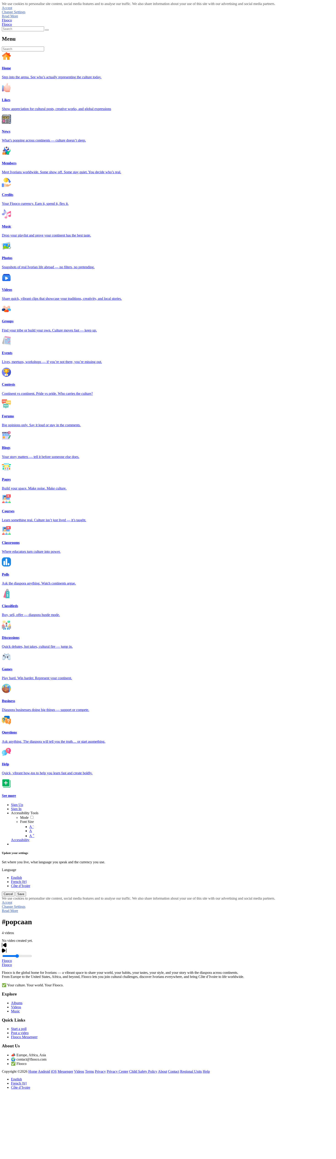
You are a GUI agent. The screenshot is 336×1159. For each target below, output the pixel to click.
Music (15, 1011)
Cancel (8, 894)
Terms (89, 1071)
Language (9, 870)
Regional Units (191, 1071)
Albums (16, 1003)
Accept (7, 8)
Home (32, 1071)
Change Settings (13, 12)
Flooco (7, 20)
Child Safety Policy (143, 1071)
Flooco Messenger (24, 1037)
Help (206, 1071)
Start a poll (19, 1029)
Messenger (65, 1071)
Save (20, 894)
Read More (10, 16)
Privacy (100, 1071)
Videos (16, 1007)
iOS (54, 1071)
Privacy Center (117, 1071)
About (162, 1071)
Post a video (20, 1033)
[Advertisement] (139, 1125)
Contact (173, 1071)
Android (44, 1071)
